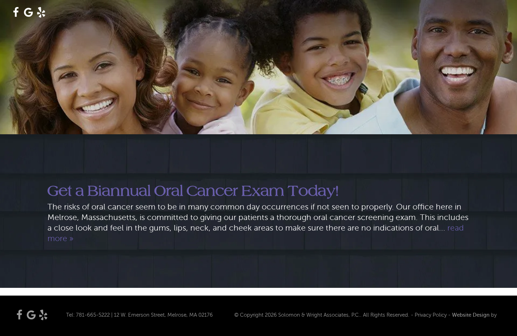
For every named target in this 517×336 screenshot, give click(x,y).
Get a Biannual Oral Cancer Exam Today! (192, 190)
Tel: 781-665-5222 (88, 315)
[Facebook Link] (16, 15)
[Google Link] (31, 318)
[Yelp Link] (41, 15)
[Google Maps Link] (28, 15)
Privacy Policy (431, 315)
